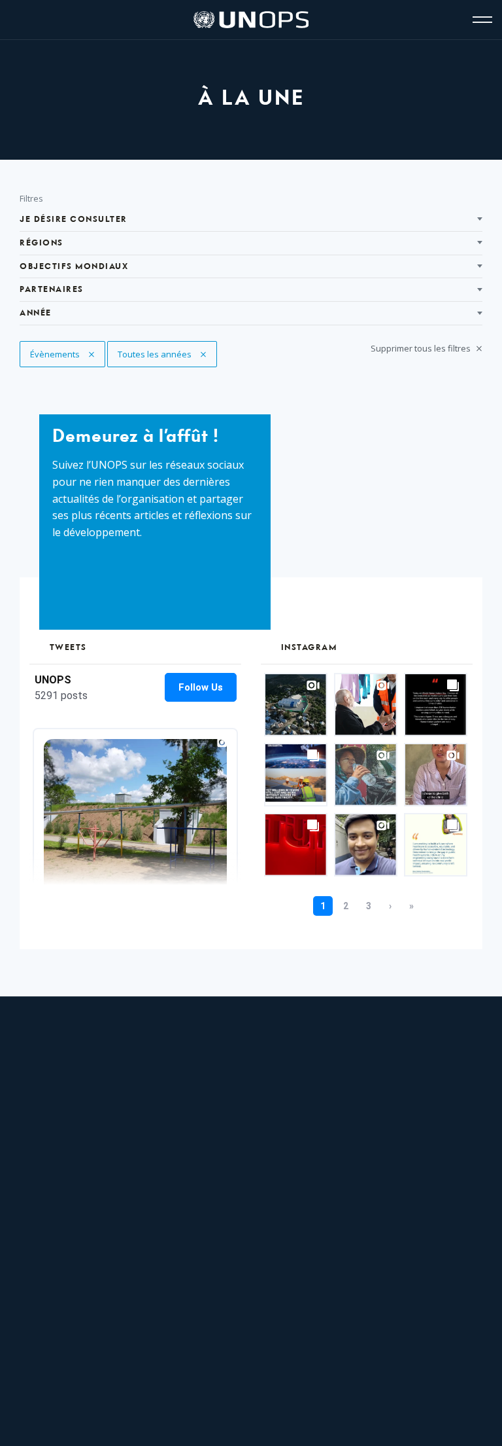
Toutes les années (155, 354)
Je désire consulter (73, 219)
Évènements (65, 354)
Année (36, 313)
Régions (41, 243)
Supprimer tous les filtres (422, 348)
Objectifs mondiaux (74, 266)
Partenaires (52, 289)
